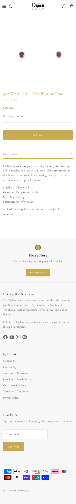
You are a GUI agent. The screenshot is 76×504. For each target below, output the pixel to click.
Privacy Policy (11, 397)
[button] (38, 154)
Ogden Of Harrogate (19, 490)
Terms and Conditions (16, 391)
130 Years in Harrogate (15, 373)
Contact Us (9, 360)
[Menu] (4, 6)
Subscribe (13, 446)
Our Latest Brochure (14, 385)
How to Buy (10, 367)
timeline (22, 326)
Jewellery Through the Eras (18, 379)
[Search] (13, 6)
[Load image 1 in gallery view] (38, 51)
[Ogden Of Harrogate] (38, 6)
